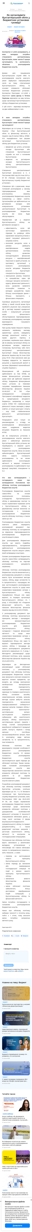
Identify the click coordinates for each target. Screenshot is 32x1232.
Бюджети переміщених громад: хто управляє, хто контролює (14, 1055)
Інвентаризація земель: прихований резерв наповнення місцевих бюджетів (16, 1030)
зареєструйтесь (9, 971)
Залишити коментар (11, 949)
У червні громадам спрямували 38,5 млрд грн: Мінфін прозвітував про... (14, 1080)
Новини (20, 9)
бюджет (9, 26)
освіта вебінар (8, 1114)
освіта (5, 1190)
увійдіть (20, 971)
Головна (12, 9)
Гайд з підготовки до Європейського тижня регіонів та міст (15, 1167)
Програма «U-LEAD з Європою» (20, 31)
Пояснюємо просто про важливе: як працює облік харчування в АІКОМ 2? (15, 1193)
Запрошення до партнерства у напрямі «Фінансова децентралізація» (16, 1005)
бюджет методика (19, 26)
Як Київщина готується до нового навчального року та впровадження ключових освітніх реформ (15, 1143)
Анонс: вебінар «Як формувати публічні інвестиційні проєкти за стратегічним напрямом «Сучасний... (15, 1118)
